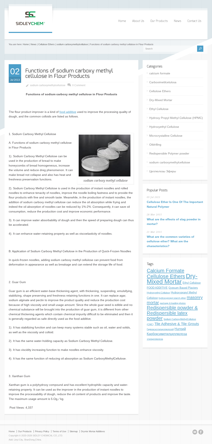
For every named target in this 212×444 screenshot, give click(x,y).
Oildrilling (155, 144)
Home (122, 21)
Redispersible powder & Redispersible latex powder (172, 313)
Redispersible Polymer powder (169, 153)
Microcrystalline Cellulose (165, 135)
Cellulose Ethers (46, 44)
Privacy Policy (42, 431)
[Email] (194, 433)
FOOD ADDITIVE (157, 287)
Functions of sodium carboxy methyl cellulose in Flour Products (69, 73)
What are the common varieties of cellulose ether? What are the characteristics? (170, 241)
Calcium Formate (165, 270)
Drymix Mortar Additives (93, 431)
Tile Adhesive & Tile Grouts (176, 324)
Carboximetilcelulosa (162, 82)
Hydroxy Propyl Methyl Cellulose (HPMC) (176, 117)
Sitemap (74, 431)
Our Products (159, 21)
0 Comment (78, 85)
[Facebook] (200, 433)
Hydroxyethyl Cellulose (164, 126)
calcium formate (159, 73)
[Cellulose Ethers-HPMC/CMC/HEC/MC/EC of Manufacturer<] (30, 27)
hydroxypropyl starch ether (172, 298)
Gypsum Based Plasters (183, 287)
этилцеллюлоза (155, 339)
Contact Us (194, 21)
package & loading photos (173, 303)
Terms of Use (59, 431)
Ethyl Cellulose (159, 109)
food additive (67, 111)
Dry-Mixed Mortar (160, 100)
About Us (138, 21)
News (177, 21)
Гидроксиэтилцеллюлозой (160, 329)
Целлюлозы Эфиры (162, 171)
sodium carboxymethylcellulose (72, 44)
